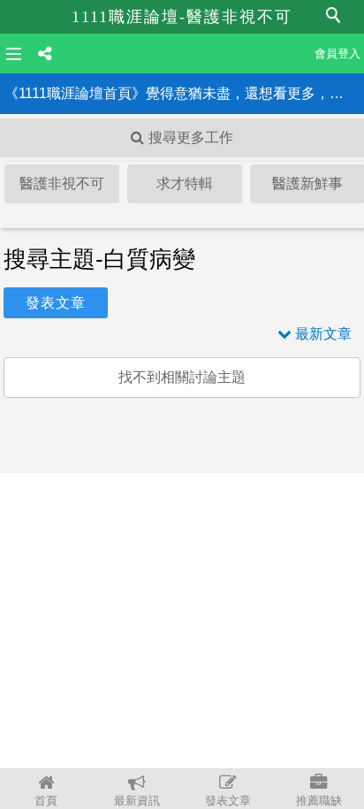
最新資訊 (137, 800)
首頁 (45, 800)
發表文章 (228, 800)
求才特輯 (184, 183)
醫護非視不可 (61, 183)
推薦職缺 (319, 800)
